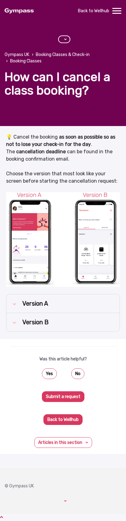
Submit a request (63, 396)
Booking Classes (26, 61)
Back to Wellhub (93, 10)
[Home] (19, 11)
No (77, 373)
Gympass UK (17, 54)
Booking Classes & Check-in (63, 54)
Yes (49, 373)
